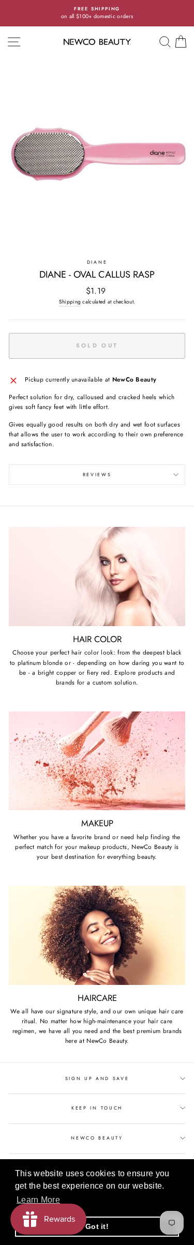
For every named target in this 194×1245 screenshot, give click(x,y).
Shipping (70, 302)
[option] (97, 13)
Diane (97, 262)
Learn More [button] (38, 1199)
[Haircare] (97, 935)
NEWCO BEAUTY (97, 1137)
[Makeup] (97, 761)
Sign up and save (97, 1078)
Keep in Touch (97, 1107)
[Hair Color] (97, 576)
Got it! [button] (97, 1226)
